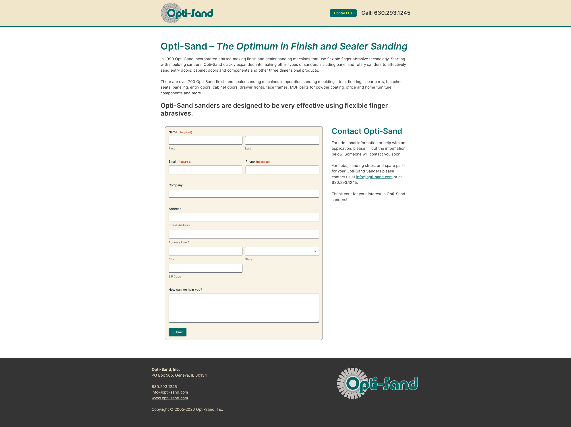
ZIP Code (175, 276)
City (171, 259)
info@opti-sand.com (374, 177)
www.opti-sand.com (170, 398)
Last (248, 148)
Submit (177, 332)
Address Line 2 (179, 242)
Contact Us (343, 13)
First (172, 148)
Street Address (179, 225)
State (248, 259)
